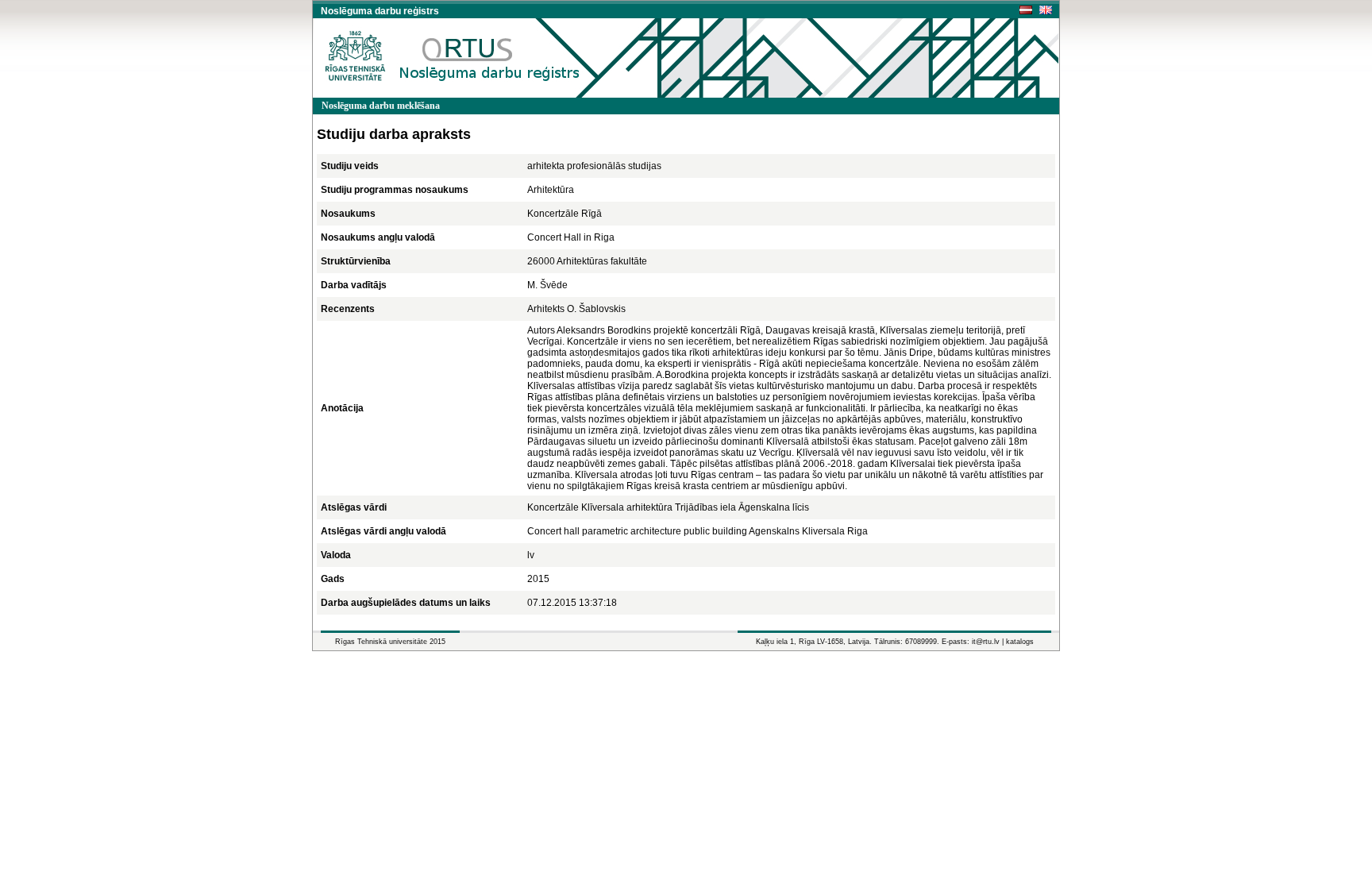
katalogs (1020, 642)
